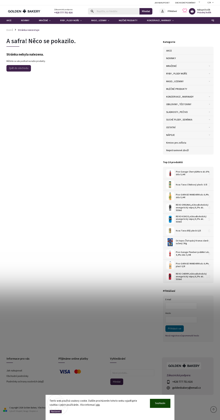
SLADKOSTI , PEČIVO (177, 112)
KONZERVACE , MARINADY (180, 97)
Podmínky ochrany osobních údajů (25, 381)
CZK (209, 2)
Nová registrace (173, 335)
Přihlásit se (174, 328)
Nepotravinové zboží (177, 150)
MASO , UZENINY (175, 81)
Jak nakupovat (162, 2)
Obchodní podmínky (185, 2)
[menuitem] (11, 20)
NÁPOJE (170, 135)
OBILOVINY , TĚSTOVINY (178, 104)
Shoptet (19, 411)
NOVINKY (171, 58)
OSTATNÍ (171, 127)
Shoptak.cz (33, 411)
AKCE (169, 50)
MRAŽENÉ (171, 66)
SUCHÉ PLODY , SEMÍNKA (179, 119)
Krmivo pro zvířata (176, 143)
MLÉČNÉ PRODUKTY (176, 89)
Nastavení (55, 411)
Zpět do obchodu (19, 68)
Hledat (146, 11)
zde (98, 405)
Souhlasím (160, 403)
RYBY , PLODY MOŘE (176, 73)
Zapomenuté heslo (190, 335)
